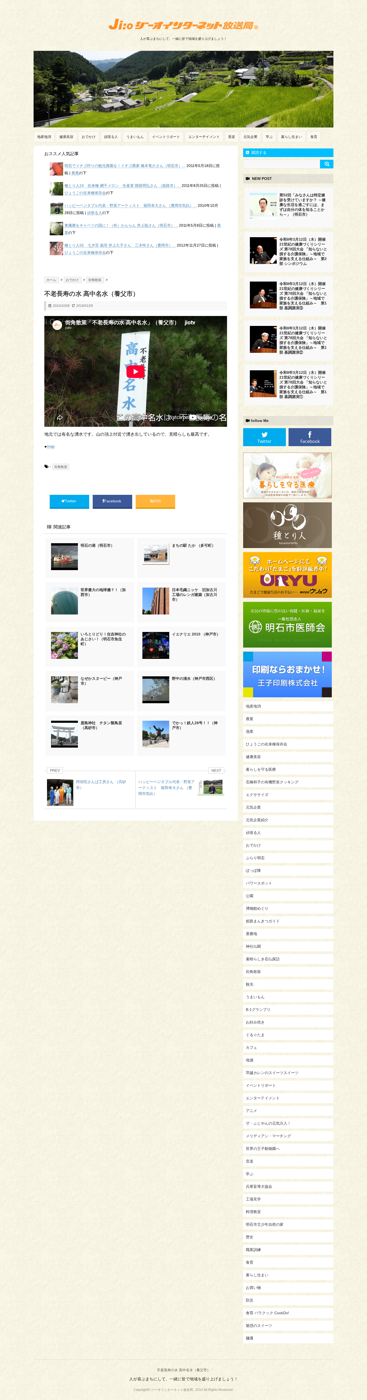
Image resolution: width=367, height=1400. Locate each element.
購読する (258, 152)
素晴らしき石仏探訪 (263, 959)
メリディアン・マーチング (268, 1136)
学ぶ (269, 137)
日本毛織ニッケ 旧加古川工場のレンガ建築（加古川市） (194, 595)
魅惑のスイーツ (259, 1325)
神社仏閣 (253, 946)
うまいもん (135, 137)
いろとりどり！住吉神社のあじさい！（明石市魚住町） (103, 639)
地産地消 (44, 137)
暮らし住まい (291, 137)
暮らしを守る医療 (261, 769)
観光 (249, 984)
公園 (249, 896)
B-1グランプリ (258, 1009)
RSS (157, 501)
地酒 (249, 1060)
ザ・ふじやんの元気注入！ (268, 1123)
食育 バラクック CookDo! (267, 1313)
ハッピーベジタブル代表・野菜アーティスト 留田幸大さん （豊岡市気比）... (130, 205)
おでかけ (89, 137)
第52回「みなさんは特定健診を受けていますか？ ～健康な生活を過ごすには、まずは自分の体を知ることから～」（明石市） (302, 204)
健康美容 (66, 137)
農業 (75, 173)
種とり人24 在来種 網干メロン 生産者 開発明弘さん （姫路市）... (122, 185)
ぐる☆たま (255, 1035)
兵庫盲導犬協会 (259, 1186)
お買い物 (253, 1287)
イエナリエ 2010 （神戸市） (196, 634)
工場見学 (253, 1199)
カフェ (251, 1047)
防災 (249, 1300)
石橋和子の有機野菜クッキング (272, 782)
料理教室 (253, 1212)
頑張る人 (111, 137)
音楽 (231, 137)
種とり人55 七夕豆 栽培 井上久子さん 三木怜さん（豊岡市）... (120, 245)
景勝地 (251, 934)
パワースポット (259, 883)
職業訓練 (253, 1250)
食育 (313, 137)
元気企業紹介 (257, 820)
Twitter (71, 501)
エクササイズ (257, 795)
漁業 (249, 731)
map (51, 446)
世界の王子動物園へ (263, 1148)
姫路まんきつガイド (263, 921)
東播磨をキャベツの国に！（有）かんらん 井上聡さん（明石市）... (121, 225)
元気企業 (250, 137)
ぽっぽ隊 (253, 870)
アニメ (251, 1110)
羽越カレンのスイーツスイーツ (272, 1073)
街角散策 (60, 467)
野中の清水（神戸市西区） (194, 678)
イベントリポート (166, 137)
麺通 (249, 1338)
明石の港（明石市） (97, 545)
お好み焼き (255, 1022)
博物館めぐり (257, 908)
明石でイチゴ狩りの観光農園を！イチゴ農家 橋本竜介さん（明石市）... (124, 166)
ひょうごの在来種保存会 (85, 193)
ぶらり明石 (255, 858)
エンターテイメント (204, 137)
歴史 (249, 1237)
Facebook (113, 501)
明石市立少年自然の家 (264, 1224)
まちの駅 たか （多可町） (193, 545)
